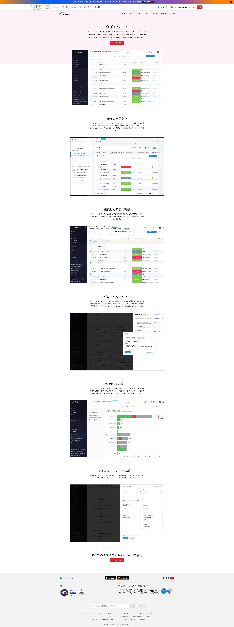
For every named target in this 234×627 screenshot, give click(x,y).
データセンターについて (89, 616)
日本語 (165, 7)
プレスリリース (92, 613)
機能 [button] (123, 14)
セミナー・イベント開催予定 (121, 613)
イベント (139, 14)
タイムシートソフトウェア (99, 123)
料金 (131, 14)
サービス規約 (147, 616)
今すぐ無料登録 (147, 2)
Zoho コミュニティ (134, 613)
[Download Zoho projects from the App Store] (110, 578)
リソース (154, 14)
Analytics (73, 7)
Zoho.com (37, 7)
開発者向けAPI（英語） (168, 14)
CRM (80, 7)
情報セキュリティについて (102, 616)
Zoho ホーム (84, 613)
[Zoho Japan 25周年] (48, 7)
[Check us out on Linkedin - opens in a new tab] (167, 578)
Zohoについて (101, 613)
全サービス (87, 7)
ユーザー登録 (117, 43)
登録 (199, 7)
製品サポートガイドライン (146, 613)
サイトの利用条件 (141, 619)
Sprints (56, 7)
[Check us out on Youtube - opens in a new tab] (172, 578)
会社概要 (97, 7)
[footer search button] (131, 606)
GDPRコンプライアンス (116, 619)
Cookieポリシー (105, 619)
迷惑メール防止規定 (137, 616)
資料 (147, 14)
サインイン (192, 7)
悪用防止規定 (126, 619)
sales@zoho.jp (68, 578)
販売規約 (133, 619)
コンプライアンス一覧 (115, 616)
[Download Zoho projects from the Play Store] (123, 578)
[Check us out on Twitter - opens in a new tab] (164, 578)
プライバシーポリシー (95, 619)
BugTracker (64, 7)
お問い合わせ (110, 613)
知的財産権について (126, 616)
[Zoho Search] (158, 7)
